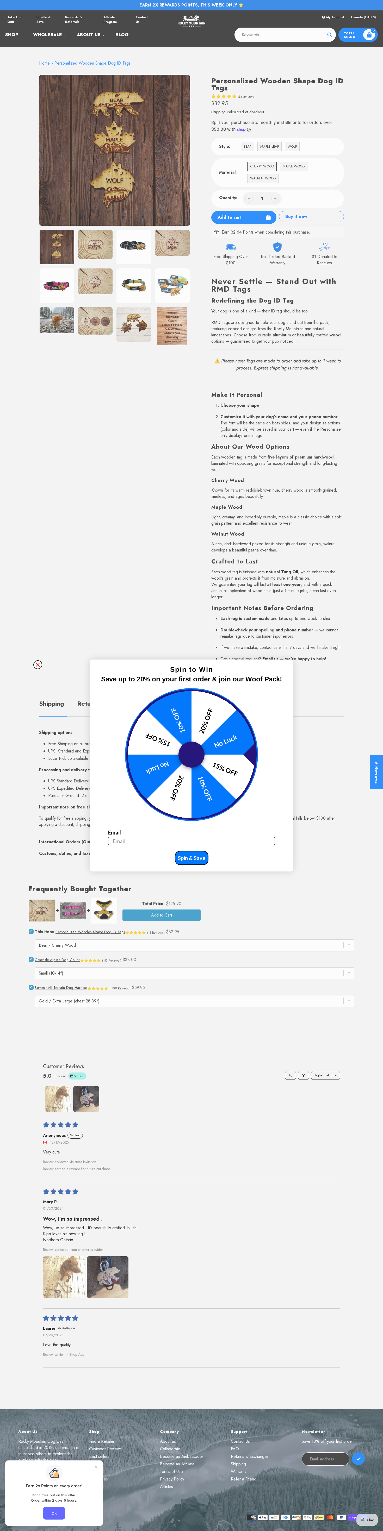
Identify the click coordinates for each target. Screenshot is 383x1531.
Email (114, 832)
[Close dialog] (38, 665)
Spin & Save (191, 858)
